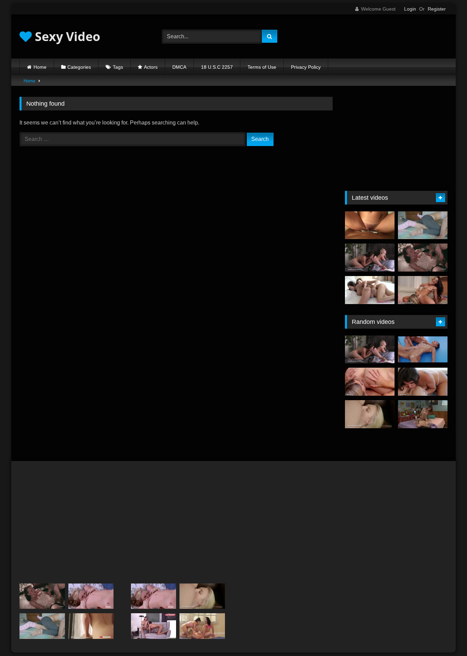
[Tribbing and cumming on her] (370, 225)
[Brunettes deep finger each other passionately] (370, 290)
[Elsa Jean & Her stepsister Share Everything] (370, 414)
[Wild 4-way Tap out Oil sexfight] (423, 350)
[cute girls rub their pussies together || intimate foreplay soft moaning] (423, 225)
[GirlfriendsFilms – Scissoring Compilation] (423, 414)
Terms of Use (262, 67)
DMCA (179, 67)
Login (410, 9)
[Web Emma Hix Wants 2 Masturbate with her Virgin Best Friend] (370, 382)
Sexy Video (66, 36)
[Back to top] (445, 635)
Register (437, 9)
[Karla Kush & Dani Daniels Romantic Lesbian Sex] (370, 258)
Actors (151, 67)
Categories (79, 67)
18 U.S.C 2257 (217, 67)
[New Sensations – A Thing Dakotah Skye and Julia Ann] (91, 596)
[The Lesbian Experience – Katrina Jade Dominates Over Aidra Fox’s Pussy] (423, 258)
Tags (118, 67)
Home (40, 67)
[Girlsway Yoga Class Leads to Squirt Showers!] (202, 626)
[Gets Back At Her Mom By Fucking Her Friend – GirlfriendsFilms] (423, 290)
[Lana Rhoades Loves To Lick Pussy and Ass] (91, 626)
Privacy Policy (306, 67)
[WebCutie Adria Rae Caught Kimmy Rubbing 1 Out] (423, 382)
